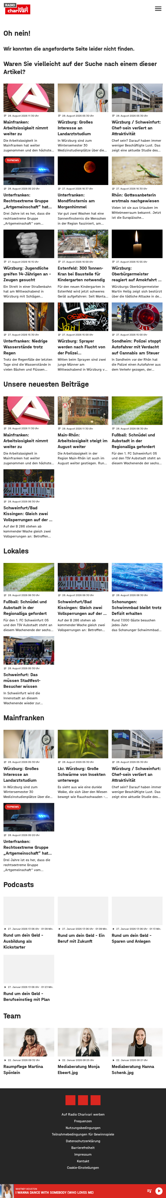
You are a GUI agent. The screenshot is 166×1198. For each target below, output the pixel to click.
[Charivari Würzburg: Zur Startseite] (17, 9)
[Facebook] (70, 1100)
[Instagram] (83, 1100)
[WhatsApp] (96, 1100)
